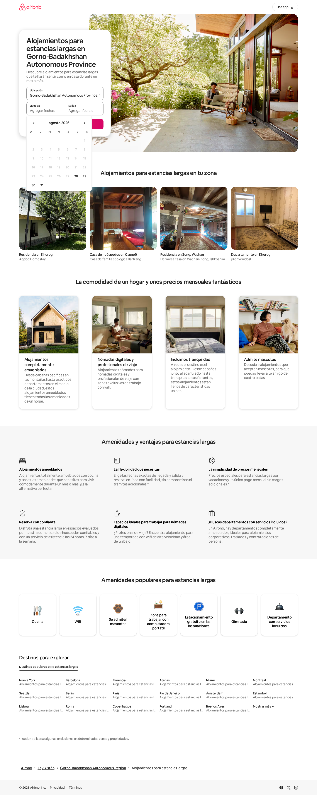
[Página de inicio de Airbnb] (30, 7)
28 (76, 176)
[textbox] (45, 110)
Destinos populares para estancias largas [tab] (48, 667)
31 (41, 185)
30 (33, 185)
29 (84, 176)
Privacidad (57, 788)
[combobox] (65, 95)
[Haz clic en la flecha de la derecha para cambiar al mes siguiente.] (84, 123)
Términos (75, 788)
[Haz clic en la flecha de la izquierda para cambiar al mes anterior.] (34, 123)
